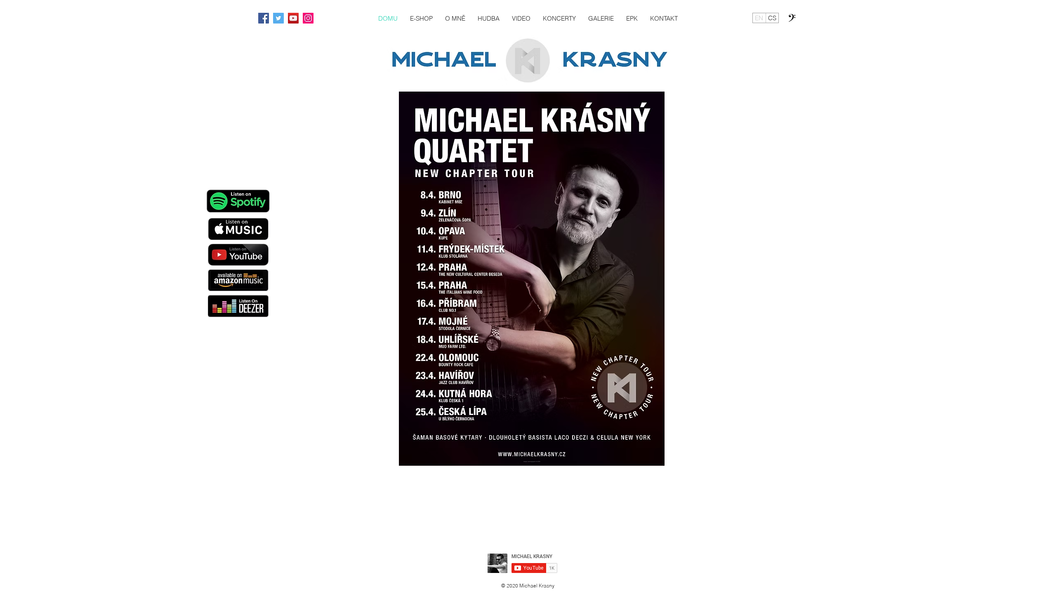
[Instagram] (308, 18)
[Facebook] (263, 18)
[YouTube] (293, 18)
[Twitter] (278, 18)
